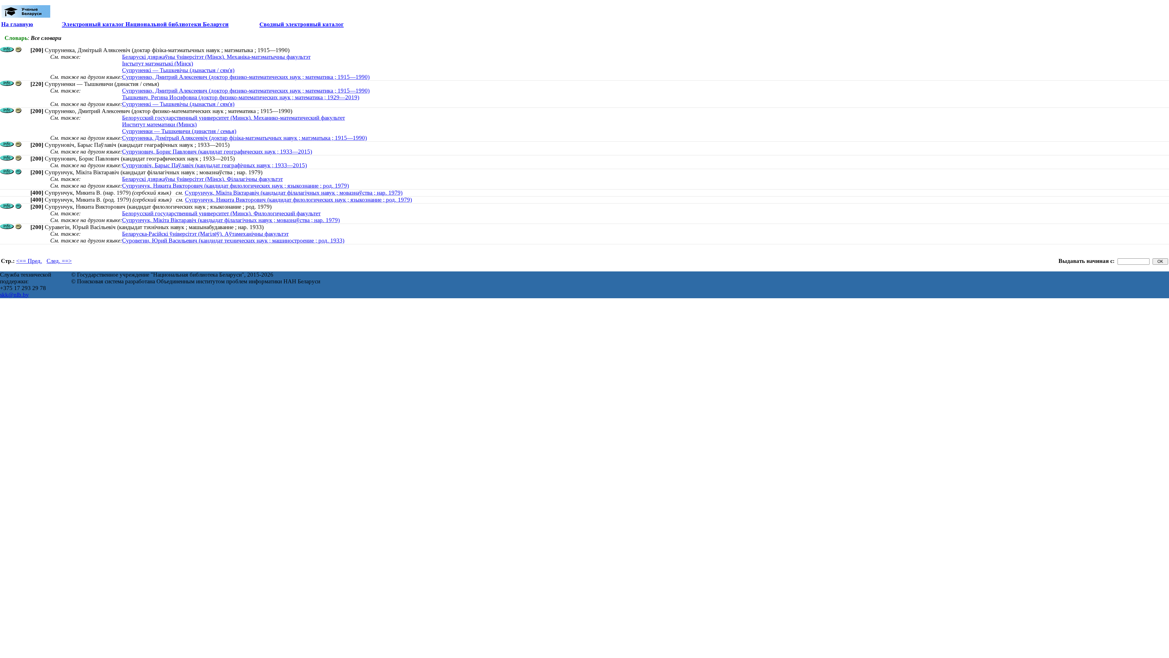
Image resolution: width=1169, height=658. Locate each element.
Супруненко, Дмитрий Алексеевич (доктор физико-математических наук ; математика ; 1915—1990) (246, 77)
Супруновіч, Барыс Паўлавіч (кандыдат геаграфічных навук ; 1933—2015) (214, 165)
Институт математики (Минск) (159, 124)
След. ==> (59, 261)
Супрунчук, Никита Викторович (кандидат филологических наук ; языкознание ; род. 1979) (235, 185)
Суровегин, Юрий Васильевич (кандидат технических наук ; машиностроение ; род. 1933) (233, 240)
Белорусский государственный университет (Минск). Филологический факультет (221, 213)
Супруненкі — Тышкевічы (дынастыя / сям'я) (178, 70)
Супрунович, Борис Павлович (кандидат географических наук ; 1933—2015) (217, 151)
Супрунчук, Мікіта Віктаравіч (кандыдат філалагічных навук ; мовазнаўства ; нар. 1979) (293, 192)
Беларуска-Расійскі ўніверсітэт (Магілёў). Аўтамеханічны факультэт (205, 234)
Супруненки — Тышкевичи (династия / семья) (179, 131)
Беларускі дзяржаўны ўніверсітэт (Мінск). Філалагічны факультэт (202, 179)
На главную (17, 24)
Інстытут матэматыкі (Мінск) (157, 63)
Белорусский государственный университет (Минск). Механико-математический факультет (233, 118)
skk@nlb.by (14, 295)
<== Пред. (29, 261)
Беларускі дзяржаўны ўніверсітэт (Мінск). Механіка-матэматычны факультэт (216, 57)
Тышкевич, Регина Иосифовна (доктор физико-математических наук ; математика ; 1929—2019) (240, 97)
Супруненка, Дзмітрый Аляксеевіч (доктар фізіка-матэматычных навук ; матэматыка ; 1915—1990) (244, 138)
